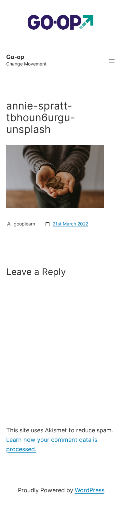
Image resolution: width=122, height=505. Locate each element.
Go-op (15, 56)
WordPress (89, 490)
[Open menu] (112, 61)
